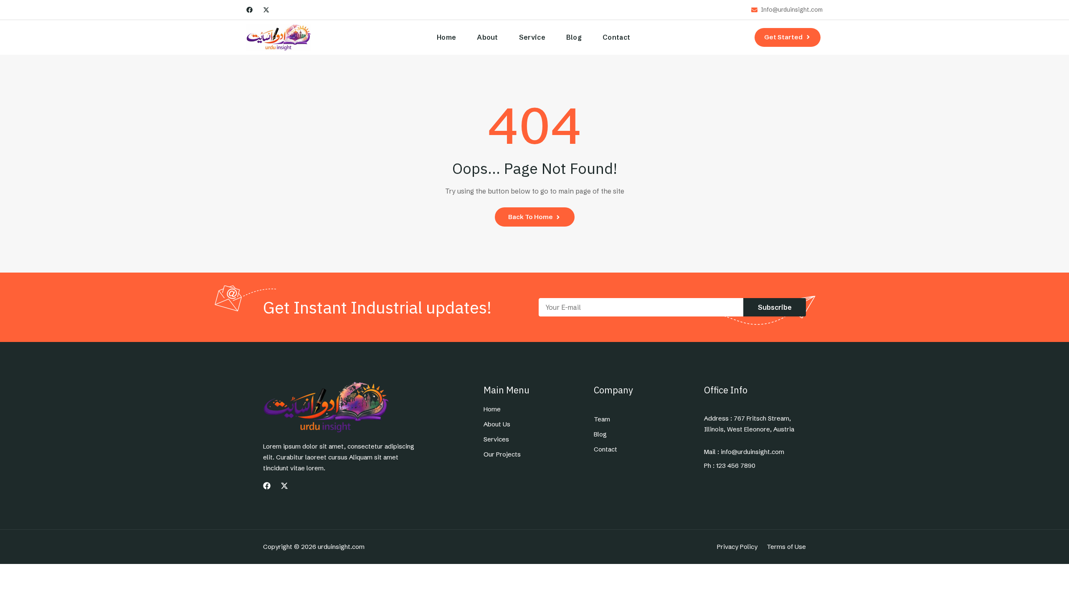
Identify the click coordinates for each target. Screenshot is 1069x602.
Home (446, 37)
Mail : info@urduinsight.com (744, 451)
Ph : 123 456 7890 (729, 465)
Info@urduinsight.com (792, 10)
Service (532, 37)
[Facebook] (249, 10)
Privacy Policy (737, 546)
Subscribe (775, 307)
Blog (574, 37)
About (487, 37)
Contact (616, 37)
